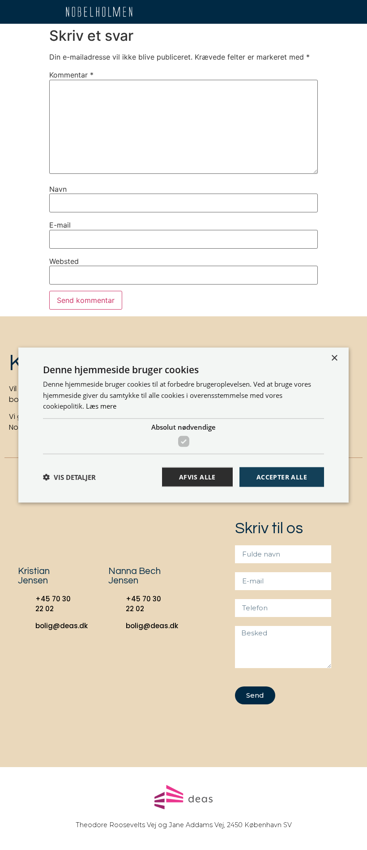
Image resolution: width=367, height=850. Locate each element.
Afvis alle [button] (197, 476)
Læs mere (101, 405)
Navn (58, 189)
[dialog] (183, 425)
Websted (64, 261)
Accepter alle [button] (281, 476)
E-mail (60, 225)
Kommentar (71, 74)
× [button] (334, 357)
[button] (338, 11)
